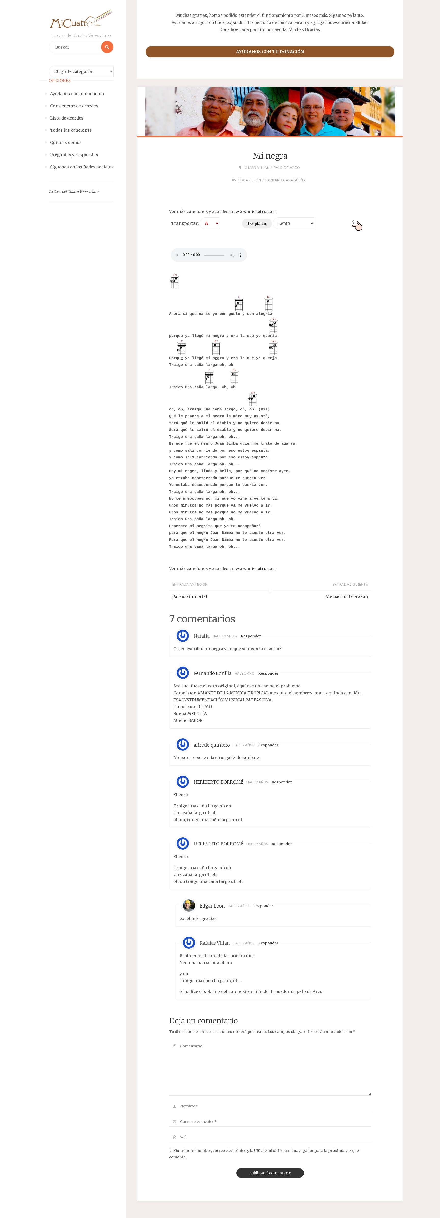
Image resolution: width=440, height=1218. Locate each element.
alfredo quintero (212, 745)
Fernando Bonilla (213, 673)
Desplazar (257, 223)
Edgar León (249, 180)
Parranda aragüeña (285, 180)
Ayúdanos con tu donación (270, 51)
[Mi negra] (270, 111)
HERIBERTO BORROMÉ (218, 782)
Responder (251, 636)
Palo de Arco (287, 168)
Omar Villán (257, 168)
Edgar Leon (212, 906)
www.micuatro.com (256, 211)
